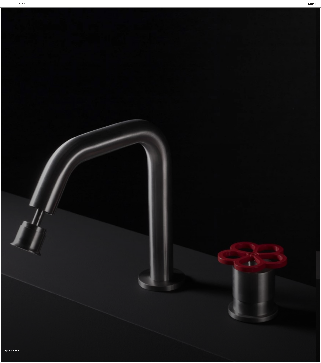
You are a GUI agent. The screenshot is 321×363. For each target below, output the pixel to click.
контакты (13, 3)
